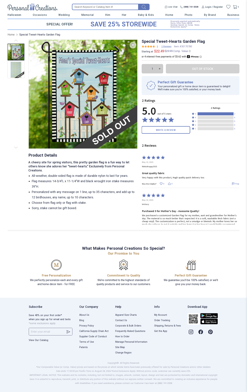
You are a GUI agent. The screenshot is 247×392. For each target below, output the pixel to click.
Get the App (160, 331)
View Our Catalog (38, 340)
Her (124, 15)
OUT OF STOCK (202, 69)
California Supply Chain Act (94, 331)
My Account (160, 315)
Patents (83, 347)
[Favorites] (228, 7)
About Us (84, 315)
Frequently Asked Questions (130, 331)
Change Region (123, 352)
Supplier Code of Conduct (93, 336)
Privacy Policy (86, 325)
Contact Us (121, 320)
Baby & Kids (146, 15)
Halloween (14, 15)
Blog (81, 320)
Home (169, 15)
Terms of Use (86, 341)
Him (107, 15)
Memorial (87, 15)
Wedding (64, 15)
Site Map (120, 347)
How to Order (122, 336)
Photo (189, 15)
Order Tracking (162, 320)
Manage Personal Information (131, 341)
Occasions (40, 15)
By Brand (210, 15)
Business (233, 15)
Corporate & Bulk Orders (128, 325)
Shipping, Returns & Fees (167, 325)
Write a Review (166, 130)
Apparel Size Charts (126, 315)
